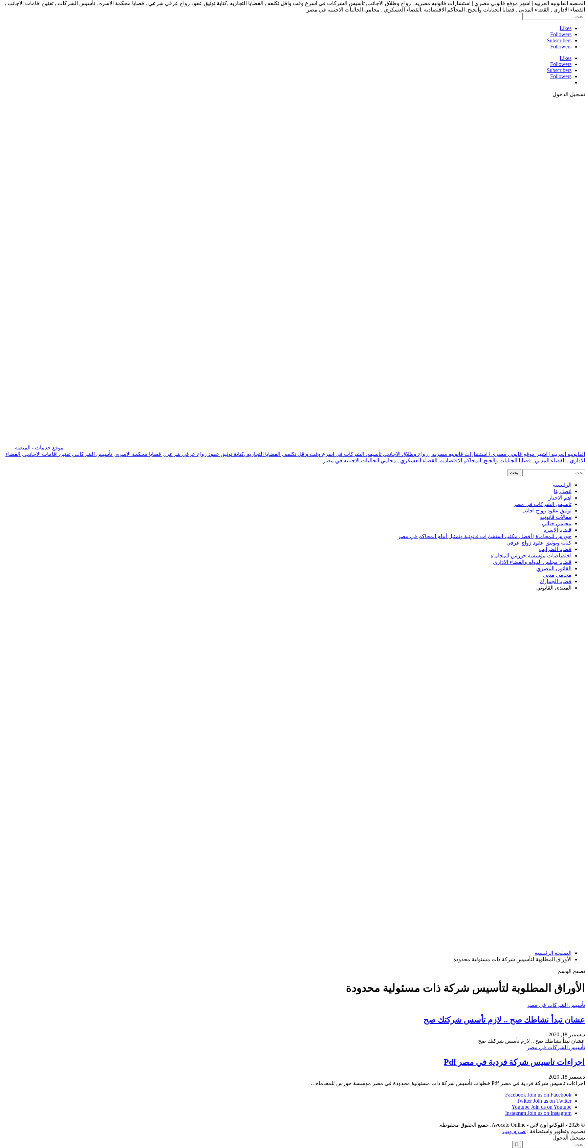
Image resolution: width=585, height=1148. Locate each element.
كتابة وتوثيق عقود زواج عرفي (538, 543)
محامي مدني (557, 575)
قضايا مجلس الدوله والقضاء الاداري (532, 562)
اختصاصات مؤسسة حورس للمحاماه (531, 555)
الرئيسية (562, 485)
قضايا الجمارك (555, 581)
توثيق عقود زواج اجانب (546, 510)
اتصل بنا (562, 491)
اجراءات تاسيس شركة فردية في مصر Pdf (514, 1062)
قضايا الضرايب (555, 549)
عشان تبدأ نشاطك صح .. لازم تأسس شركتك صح (504, 1019)
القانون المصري (553, 568)
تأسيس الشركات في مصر (542, 504)
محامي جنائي (556, 523)
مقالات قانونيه (555, 517)
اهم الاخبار (559, 498)
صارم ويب (514, 1131)
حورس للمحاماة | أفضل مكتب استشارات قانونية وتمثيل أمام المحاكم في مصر (484, 536)
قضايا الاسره (557, 530)
